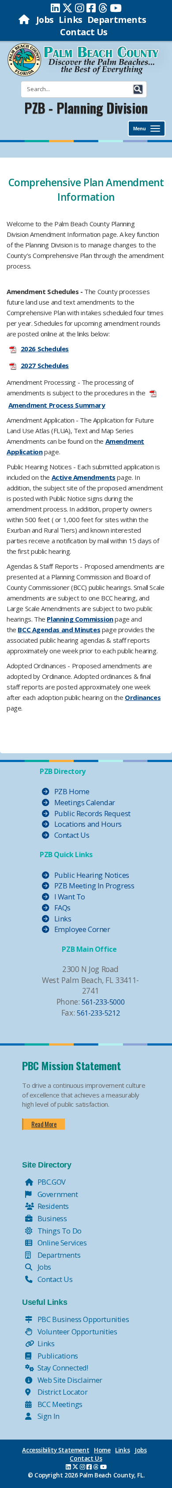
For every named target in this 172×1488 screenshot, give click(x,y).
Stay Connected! (62, 1368)
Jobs (45, 20)
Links (70, 20)
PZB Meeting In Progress (93, 885)
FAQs (61, 907)
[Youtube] (116, 8)
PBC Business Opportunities (82, 1319)
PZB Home (70, 791)
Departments (116, 20)
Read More (43, 1124)
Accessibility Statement (55, 1450)
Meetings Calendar (83, 802)
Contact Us (84, 32)
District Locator (61, 1392)
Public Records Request (91, 813)
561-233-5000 (103, 1002)
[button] (138, 89)
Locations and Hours (87, 824)
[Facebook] (91, 8)
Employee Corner (81, 929)
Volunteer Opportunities (76, 1331)
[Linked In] (55, 8)
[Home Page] (25, 20)
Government (57, 1194)
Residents (52, 1206)
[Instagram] (79, 8)
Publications (57, 1356)
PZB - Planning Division (86, 108)
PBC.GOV (51, 1182)
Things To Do (59, 1231)
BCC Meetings (59, 1404)
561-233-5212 (98, 1013)
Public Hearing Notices (90, 875)
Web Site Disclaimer (69, 1380)
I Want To (68, 896)
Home (102, 1450)
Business (51, 1218)
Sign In (48, 1416)
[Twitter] (67, 8)
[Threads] (103, 8)
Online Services (61, 1243)
